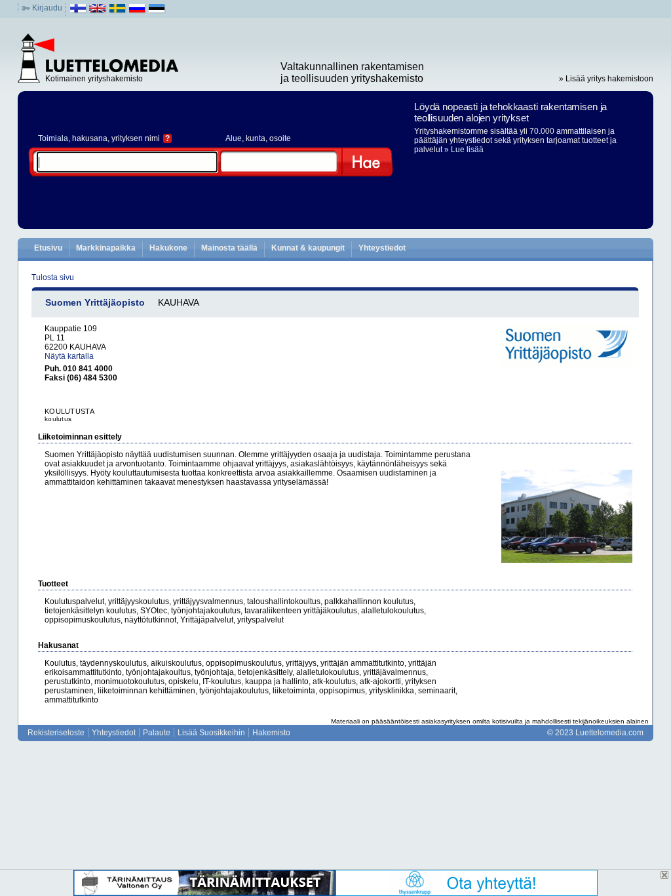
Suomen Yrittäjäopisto (95, 302)
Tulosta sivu (52, 277)
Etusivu (48, 248)
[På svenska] (117, 11)
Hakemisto (271, 732)
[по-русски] (137, 11)
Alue (233, 138)
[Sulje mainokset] (664, 875)
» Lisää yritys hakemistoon (606, 78)
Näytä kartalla (69, 356)
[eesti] (157, 11)
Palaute (156, 732)
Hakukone (168, 248)
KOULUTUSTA (69, 411)
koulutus (58, 418)
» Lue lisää (464, 149)
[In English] (98, 11)
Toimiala (53, 138)
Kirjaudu (47, 7)
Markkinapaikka (106, 248)
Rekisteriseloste (56, 732)
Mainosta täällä (229, 248)
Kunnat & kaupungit (308, 248)
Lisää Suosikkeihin (211, 732)
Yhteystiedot (382, 248)
